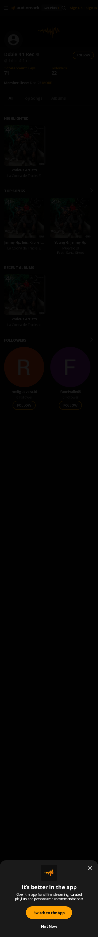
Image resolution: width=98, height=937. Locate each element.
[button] (49, 468)
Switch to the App (49, 912)
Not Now (49, 926)
